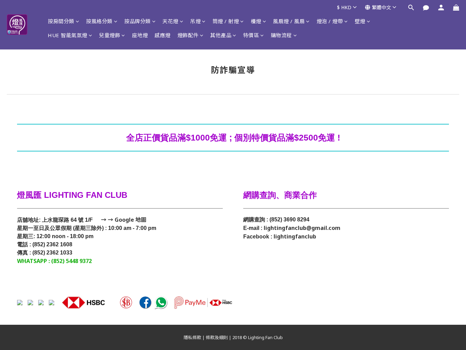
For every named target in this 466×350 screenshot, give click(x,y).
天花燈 (170, 21)
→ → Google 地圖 (123, 219)
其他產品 (220, 35)
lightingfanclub (295, 236)
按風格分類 (99, 21)
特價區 (251, 35)
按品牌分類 (137, 21)
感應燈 (163, 35)
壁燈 (360, 21)
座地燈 (140, 35)
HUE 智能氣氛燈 (67, 35)
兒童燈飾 (109, 35)
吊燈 (195, 21)
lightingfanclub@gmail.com (302, 228)
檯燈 (256, 21)
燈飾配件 (188, 35)
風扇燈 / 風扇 (289, 21)
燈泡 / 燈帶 (330, 21)
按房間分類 (61, 21)
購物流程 (281, 35)
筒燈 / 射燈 (226, 21)
